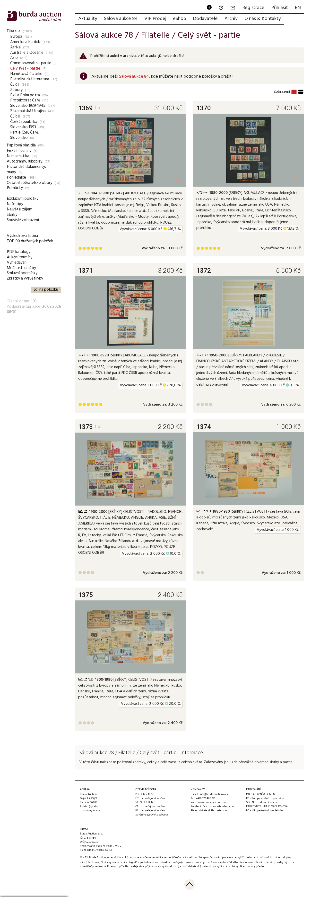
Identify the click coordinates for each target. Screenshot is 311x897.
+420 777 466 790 (205, 798)
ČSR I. (14, 84)
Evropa (16, 36)
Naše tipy (15, 204)
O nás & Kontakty (262, 19)
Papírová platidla (21, 145)
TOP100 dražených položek (30, 241)
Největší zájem (19, 209)
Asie (14, 57)
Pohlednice (16, 177)
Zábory (16, 90)
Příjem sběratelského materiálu (209, 810)
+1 (177, 341)
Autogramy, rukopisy (24, 161)
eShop (179, 19)
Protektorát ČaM (25, 100)
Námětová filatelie (26, 74)
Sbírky (12, 214)
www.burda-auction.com (212, 802)
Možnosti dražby (21, 268)
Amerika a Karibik (25, 42)
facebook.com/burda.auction (219, 806)
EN (298, 8)
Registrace (253, 8)
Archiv (231, 19)
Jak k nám (85, 810)
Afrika (15, 47)
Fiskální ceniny (19, 150)
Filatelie (13, 31)
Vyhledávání (17, 262)
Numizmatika (18, 156)
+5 (177, 498)
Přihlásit (279, 8)
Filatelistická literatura (29, 79)
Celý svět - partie (25, 68)
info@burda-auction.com (213, 794)
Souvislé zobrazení (23, 220)
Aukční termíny (19, 257)
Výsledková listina (22, 236)
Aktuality (87, 19)
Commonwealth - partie (30, 63)
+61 (293, 179)
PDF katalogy (18, 252)
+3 (177, 666)
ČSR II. (15, 116)
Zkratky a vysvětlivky (25, 278)
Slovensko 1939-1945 (27, 105)
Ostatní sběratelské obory (29, 183)
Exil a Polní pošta (25, 95)
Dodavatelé (205, 19)
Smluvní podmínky (22, 273)
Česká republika (23, 121)
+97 (175, 179)
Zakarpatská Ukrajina (28, 111)
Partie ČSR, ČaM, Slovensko (24, 135)
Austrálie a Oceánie (26, 52)
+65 (293, 341)
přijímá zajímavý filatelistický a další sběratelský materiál (178, 866)
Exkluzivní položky (22, 198)
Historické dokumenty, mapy (26, 169)
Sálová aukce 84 (121, 19)
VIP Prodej (155, 19)
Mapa (96, 810)
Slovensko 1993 (23, 127)
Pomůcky (15, 188)
